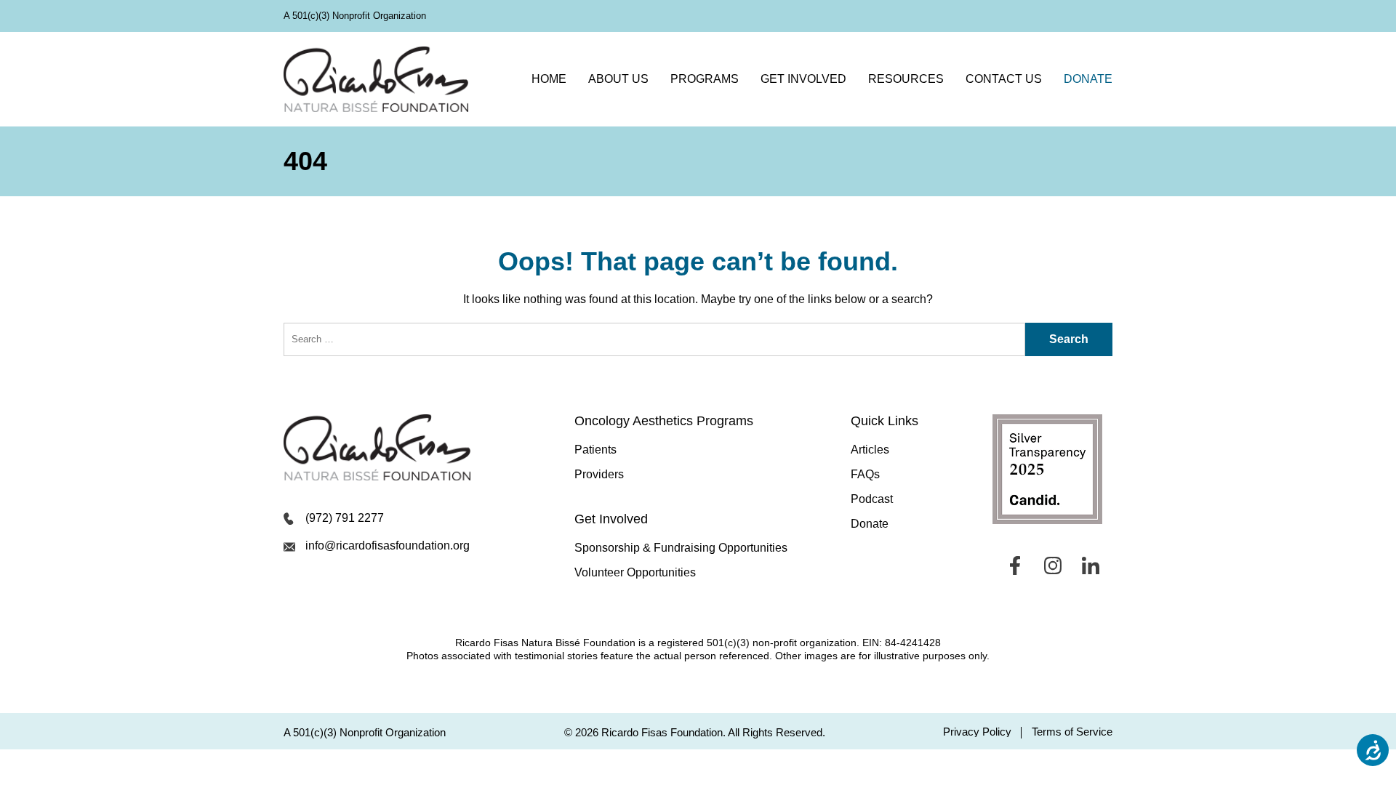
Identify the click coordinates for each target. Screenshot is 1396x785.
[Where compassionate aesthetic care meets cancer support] (376, 79)
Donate (1088, 79)
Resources (906, 79)
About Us (618, 79)
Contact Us (1004, 79)
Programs (704, 79)
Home (548, 79)
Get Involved (803, 79)
